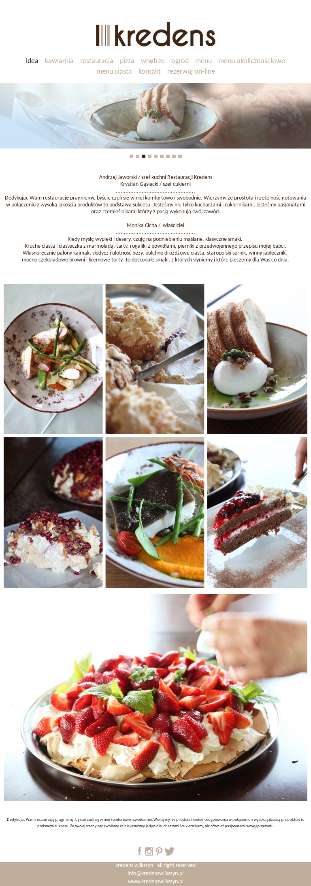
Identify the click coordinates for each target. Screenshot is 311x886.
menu (203, 61)
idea (32, 61)
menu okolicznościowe (251, 61)
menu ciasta (114, 72)
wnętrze (153, 61)
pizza (127, 61)
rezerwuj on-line (191, 72)
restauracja (96, 61)
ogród (180, 61)
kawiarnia (59, 61)
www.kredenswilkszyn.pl (155, 882)
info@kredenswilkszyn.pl (155, 874)
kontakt (149, 72)
